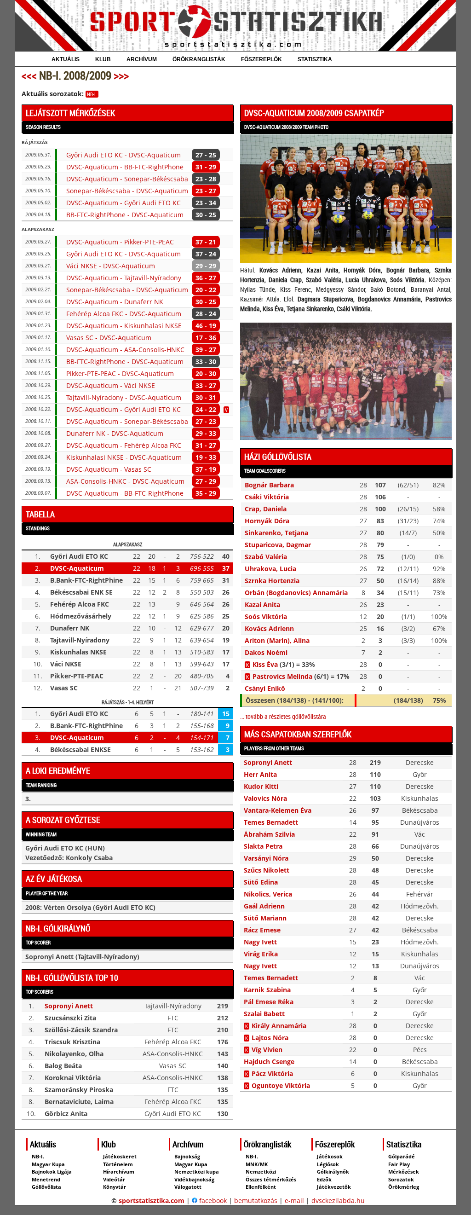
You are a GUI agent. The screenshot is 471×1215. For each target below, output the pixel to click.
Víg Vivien (267, 1049)
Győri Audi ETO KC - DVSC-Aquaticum (123, 154)
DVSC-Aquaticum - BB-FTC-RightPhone (125, 166)
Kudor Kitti (261, 786)
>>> (121, 75)
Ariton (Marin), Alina (277, 640)
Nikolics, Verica (268, 894)
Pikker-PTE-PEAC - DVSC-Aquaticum (120, 373)
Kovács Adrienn (269, 628)
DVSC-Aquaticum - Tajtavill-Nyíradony (123, 277)
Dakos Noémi (266, 652)
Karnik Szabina (267, 989)
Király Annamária (279, 1025)
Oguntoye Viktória (281, 1085)
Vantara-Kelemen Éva (277, 810)
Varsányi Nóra (266, 858)
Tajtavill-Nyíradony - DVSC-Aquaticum (123, 397)
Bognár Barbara (269, 484)
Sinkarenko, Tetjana (276, 532)
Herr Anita (260, 774)
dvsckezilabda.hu (338, 1200)
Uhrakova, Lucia (270, 568)
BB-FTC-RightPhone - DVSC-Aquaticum (125, 214)
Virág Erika (261, 953)
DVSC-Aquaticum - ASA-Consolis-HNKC (125, 349)
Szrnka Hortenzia (272, 580)
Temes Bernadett (271, 822)
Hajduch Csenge (269, 1061)
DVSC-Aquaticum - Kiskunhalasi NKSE (124, 325)
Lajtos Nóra (270, 1037)
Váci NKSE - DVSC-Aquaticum (110, 265)
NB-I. (92, 94)
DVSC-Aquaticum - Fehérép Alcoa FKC (123, 445)
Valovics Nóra (265, 798)
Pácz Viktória (272, 1073)
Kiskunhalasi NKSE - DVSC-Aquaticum (124, 457)
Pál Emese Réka (268, 1001)
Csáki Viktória (267, 496)
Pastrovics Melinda (282, 676)
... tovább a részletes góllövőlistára (283, 716)
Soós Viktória (266, 616)
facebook (212, 1200)
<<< (29, 75)
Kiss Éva (265, 664)
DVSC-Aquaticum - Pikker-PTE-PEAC (120, 241)
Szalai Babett (264, 1013)
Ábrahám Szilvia (269, 834)
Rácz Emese (262, 930)
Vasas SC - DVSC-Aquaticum (108, 337)
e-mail (294, 1200)
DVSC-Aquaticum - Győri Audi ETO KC (123, 202)
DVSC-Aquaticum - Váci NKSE (110, 385)
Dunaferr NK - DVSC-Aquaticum (114, 433)
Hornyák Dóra (267, 520)
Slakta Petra (263, 846)
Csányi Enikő (265, 688)
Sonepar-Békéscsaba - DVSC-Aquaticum (127, 190)
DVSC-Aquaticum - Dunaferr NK (114, 301)
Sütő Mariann (265, 918)
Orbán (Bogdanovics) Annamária (296, 592)
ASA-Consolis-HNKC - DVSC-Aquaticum (125, 481)
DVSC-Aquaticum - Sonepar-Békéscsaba (127, 178)
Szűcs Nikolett (266, 870)
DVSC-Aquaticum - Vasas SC (108, 469)
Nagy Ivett (260, 941)
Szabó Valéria (266, 556)
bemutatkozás (255, 1200)
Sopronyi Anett (69, 1005)
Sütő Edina (261, 882)
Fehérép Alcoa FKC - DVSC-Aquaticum (123, 313)
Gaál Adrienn (264, 906)
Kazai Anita (262, 604)
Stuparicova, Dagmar (278, 544)
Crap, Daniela (266, 508)
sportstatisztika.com (151, 1200)
